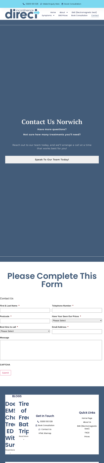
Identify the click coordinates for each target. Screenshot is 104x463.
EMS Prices (63, 15)
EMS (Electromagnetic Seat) (84, 12)
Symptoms (47, 15)
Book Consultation (79, 15)
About (62, 12)
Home (53, 12)
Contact (95, 15)
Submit (5, 372)
